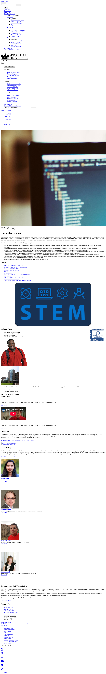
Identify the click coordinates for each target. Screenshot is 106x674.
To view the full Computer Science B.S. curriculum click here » (17, 440)
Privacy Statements (6, 622)
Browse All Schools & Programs (12, 49)
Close (6, 7)
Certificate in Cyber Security (11, 270)
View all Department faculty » (8, 456)
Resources (10, 27)
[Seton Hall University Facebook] (2, 650)
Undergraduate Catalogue (9, 443)
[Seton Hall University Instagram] (2, 669)
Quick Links (10, 37)
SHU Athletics (14, 45)
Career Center (7, 631)
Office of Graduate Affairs (17, 32)
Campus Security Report (10, 641)
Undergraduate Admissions (18, 30)
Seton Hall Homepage (16, 40)
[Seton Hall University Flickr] (2, 665)
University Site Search (10, 107)
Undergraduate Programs (17, 20)
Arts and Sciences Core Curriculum (13, 277)
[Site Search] (1, 62)
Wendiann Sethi (5, 572)
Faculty (12, 24)
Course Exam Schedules (8, 444)
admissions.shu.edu (9, 610)
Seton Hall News (15, 42)
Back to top (4, 672)
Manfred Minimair (6, 509)
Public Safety (7, 638)
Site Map (6, 635)
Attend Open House (6, 600)
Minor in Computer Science (11, 268)
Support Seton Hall (16, 46)
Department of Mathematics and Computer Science (17, 280)
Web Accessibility (8, 634)
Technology (7, 632)
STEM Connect (8, 273)
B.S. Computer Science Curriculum (13, 265)
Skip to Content (5, 1)
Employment (7, 643)
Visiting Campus (8, 637)
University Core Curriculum (11, 279)
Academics (10, 17)
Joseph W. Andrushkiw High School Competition (17, 274)
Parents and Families (9, 629)
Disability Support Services (11, 640)
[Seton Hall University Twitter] (2, 654)
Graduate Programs (16, 21)
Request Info (7, 11)
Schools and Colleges (16, 23)
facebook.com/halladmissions (11, 612)
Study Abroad (7, 276)
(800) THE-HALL (9, 609)
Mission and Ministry (16, 34)
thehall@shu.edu (8, 607)
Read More (4, 405)
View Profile (4, 481)
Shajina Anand (5, 478)
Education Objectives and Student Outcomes (15, 267)
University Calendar (16, 43)
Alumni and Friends (16, 36)
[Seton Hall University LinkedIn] (2, 657)
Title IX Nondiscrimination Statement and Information (15, 623)
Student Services (8, 628)
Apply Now (7, 12)
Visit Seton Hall (8, 48)
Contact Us (4, 625)
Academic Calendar (16, 33)
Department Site (8, 9)
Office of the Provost (16, 26)
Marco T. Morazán (6, 540)
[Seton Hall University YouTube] (3, 661)
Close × (3, 3)
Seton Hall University (9, 14)
